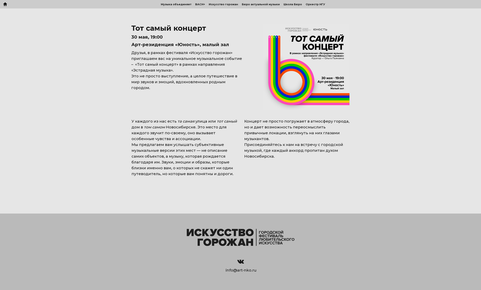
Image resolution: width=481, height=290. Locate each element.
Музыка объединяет (176, 4)
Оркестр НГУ (315, 4)
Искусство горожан (223, 4)
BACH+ (200, 4)
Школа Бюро (293, 4)
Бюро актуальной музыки (261, 4)
